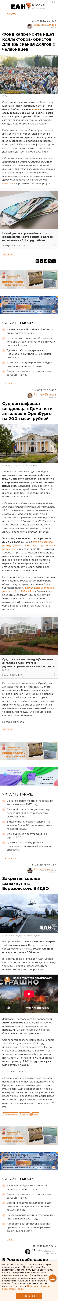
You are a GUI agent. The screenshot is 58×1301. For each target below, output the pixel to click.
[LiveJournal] (54, 261)
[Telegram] (45, 261)
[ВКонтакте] (37, 261)
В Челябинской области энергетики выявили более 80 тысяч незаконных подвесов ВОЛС (29, 825)
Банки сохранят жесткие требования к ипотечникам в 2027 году (31, 803)
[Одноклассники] (41, 261)
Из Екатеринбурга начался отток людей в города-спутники (27, 1187)
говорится (8, 183)
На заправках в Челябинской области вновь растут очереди (30, 331)
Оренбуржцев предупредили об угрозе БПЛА (27, 836)
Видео (35, 1114)
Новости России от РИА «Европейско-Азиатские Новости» (21, 6)
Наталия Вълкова (45, 394)
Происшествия (10, 1114)
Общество (8, 254)
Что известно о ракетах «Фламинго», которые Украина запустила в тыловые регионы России (31, 342)
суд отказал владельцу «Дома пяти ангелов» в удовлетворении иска (28, 545)
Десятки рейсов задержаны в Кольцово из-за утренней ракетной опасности (29, 354)
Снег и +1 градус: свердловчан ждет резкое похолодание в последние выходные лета (29, 813)
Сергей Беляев (43, 869)
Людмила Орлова (45, 25)
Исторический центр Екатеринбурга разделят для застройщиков (29, 364)
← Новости (9, 14)
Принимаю (29, 1296)
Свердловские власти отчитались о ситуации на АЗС (29, 373)
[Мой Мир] (50, 261)
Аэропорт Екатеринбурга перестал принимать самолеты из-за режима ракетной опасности (29, 1227)
